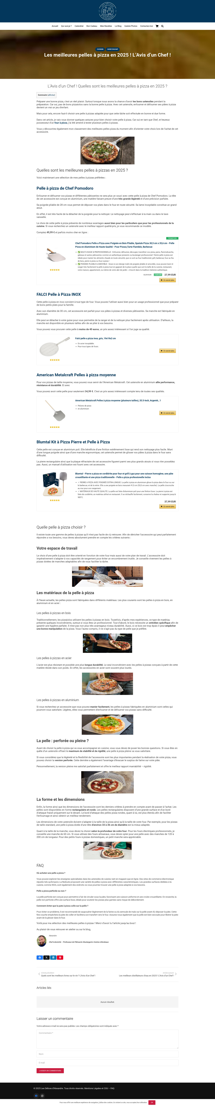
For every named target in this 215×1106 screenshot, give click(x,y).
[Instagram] (42, 1096)
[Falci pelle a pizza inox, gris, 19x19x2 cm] (54, 347)
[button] (162, 26)
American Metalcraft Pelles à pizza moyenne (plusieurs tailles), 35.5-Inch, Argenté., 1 (118, 400)
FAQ (112, 1088)
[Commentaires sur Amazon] (55, 270)
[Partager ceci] (40, 957)
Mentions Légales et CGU (96, 1088)
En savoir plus (168, 280)
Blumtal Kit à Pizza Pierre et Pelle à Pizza (73, 442)
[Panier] (157, 26)
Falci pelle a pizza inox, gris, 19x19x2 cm (95, 338)
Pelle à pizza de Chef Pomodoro (65, 188)
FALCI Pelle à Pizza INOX (59, 294)
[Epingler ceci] (60, 957)
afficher (51, 95)
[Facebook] (36, 1096)
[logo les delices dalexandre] (107, 11)
